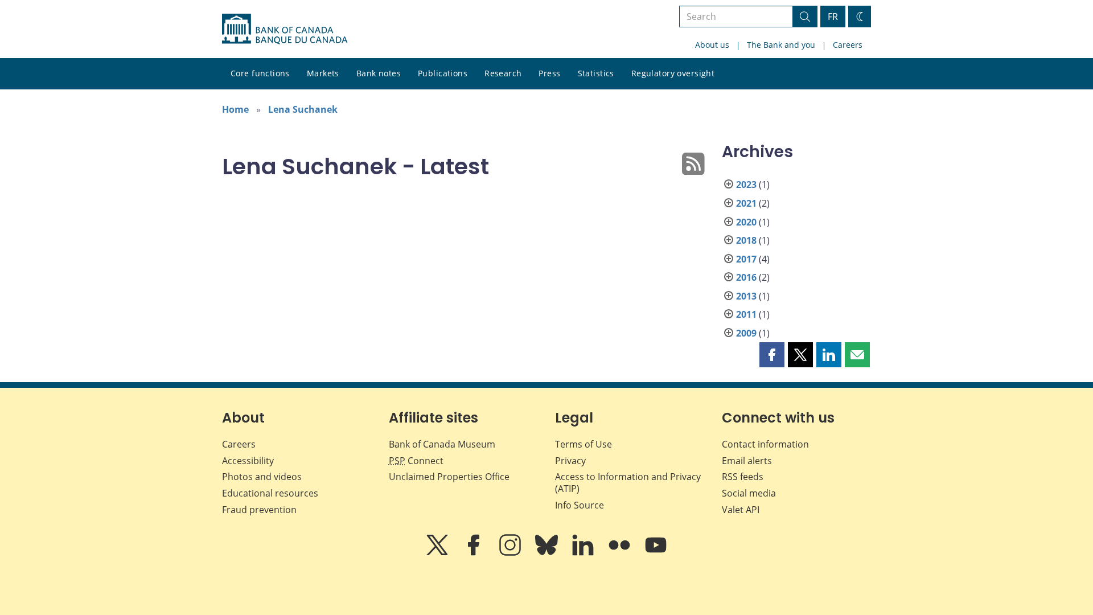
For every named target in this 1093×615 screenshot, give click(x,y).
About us (712, 44)
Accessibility (248, 460)
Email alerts (747, 460)
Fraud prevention (259, 509)
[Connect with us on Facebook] (475, 553)
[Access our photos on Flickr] (620, 553)
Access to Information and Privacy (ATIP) (628, 482)
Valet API (740, 509)
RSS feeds (742, 476)
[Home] (284, 29)
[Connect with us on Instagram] (511, 553)
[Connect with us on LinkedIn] (584, 553)
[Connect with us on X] (438, 553)
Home (235, 109)
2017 (746, 259)
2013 (746, 296)
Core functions (260, 73)
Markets (323, 73)
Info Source (579, 505)
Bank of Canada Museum (442, 444)
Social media (749, 493)
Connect (416, 460)
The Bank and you (781, 44)
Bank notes (378, 73)
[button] (771, 354)
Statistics (596, 73)
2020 (746, 222)
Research (502, 73)
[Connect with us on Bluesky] (547, 553)
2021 (746, 203)
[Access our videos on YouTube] (656, 553)
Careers (847, 44)
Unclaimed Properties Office (449, 476)
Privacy (570, 460)
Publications (442, 73)
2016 (746, 277)
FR (833, 16)
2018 (746, 240)
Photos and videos (262, 476)
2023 (746, 184)
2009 (746, 333)
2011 (746, 314)
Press (549, 73)
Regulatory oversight (672, 73)
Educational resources (270, 493)
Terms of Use (583, 444)
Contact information (765, 444)
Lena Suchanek (303, 109)
